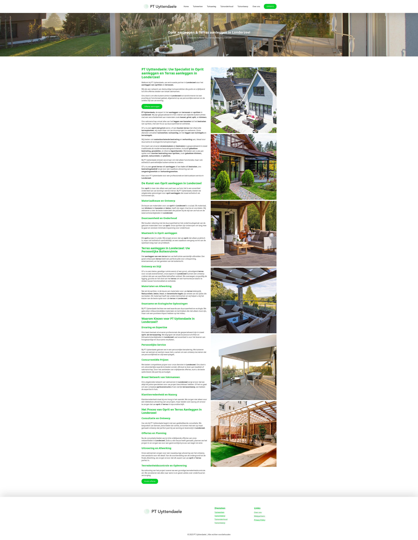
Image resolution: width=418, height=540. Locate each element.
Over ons (256, 6)
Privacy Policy (259, 520)
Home (186, 6)
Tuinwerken (198, 6)
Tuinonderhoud (226, 6)
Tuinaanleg (211, 6)
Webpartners (259, 516)
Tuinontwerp (243, 6)
